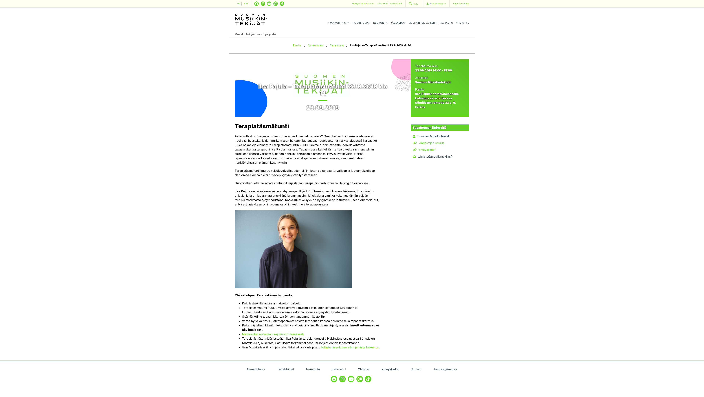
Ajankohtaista (338, 22)
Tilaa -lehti (390, 3)
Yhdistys (462, 22)
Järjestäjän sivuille (431, 143)
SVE (246, 3)
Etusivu (297, 45)
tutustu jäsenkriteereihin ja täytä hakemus (350, 347)
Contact (370, 3)
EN (237, 3)
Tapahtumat (361, 22)
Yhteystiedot (359, 3)
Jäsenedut (398, 22)
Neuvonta (380, 22)
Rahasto (447, 22)
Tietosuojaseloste (445, 369)
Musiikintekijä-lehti (423, 22)
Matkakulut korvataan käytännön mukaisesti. (273, 334)
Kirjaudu (461, 3)
